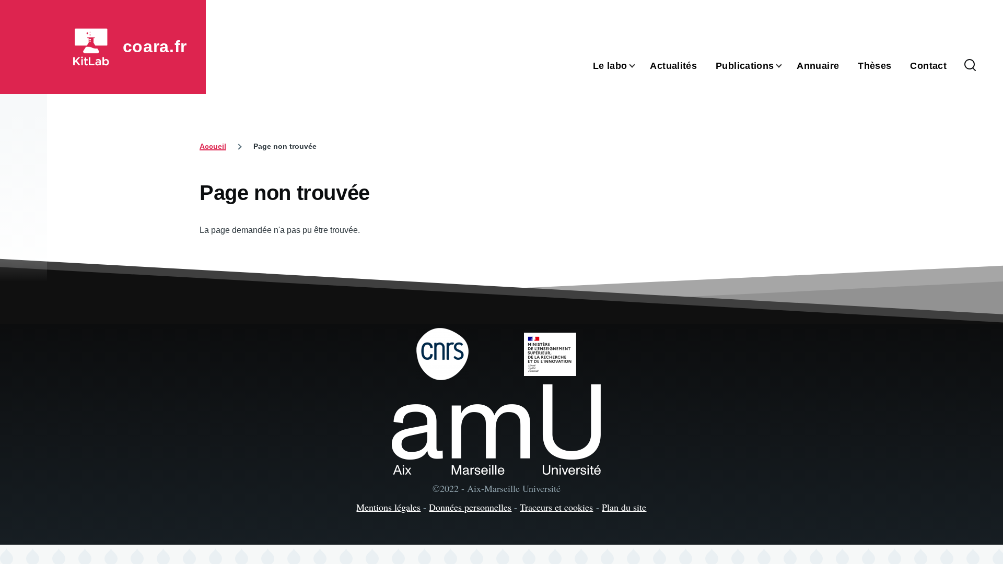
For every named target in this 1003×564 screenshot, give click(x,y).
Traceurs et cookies (556, 507)
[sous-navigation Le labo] (638, 66)
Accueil (213, 146)
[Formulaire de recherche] (970, 66)
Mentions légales (388, 507)
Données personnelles (470, 507)
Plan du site (624, 507)
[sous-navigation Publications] (785, 66)
